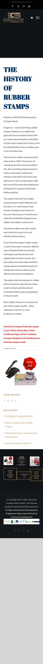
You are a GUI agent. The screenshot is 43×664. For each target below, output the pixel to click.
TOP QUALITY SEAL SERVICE (19, 416)
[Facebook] (4, 401)
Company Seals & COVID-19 (18, 443)
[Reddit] (15, 401)
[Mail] (12, 401)
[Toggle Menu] (37, 18)
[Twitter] (8, 401)
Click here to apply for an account (21, 2)
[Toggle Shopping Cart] (32, 18)
